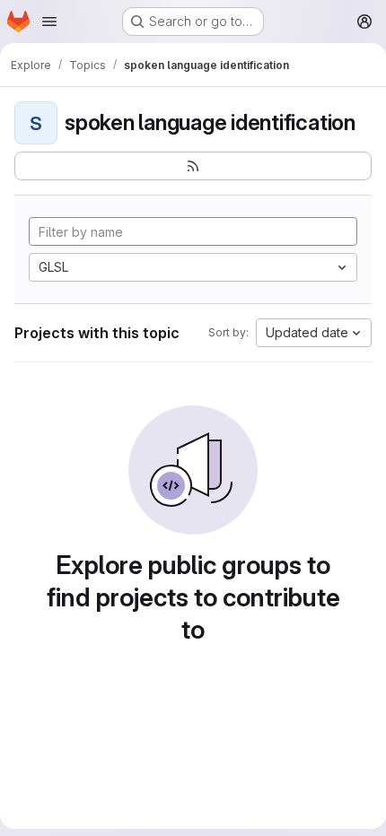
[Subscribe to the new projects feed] (193, 166)
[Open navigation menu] (49, 21)
